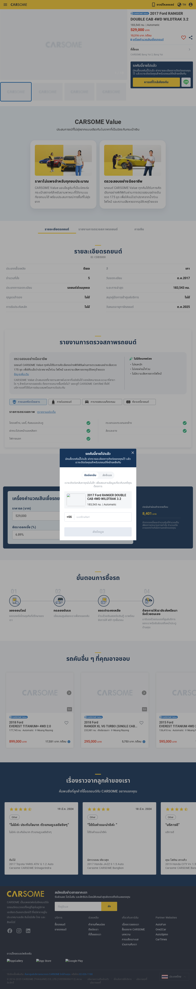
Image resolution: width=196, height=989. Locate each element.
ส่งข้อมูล (98, 532)
